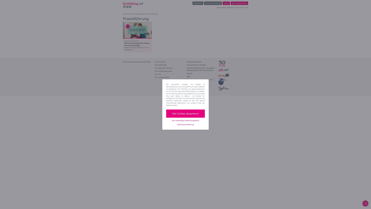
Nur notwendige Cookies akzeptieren (185, 120)
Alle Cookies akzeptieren (185, 113)
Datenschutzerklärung (185, 124)
